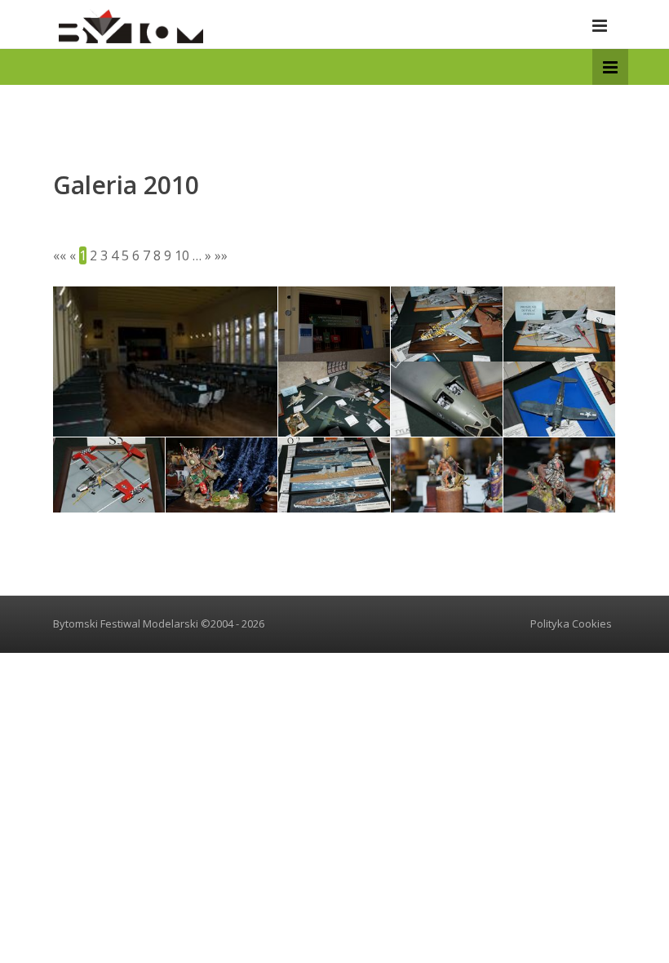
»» (221, 255)
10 (182, 255)
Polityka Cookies (571, 623)
